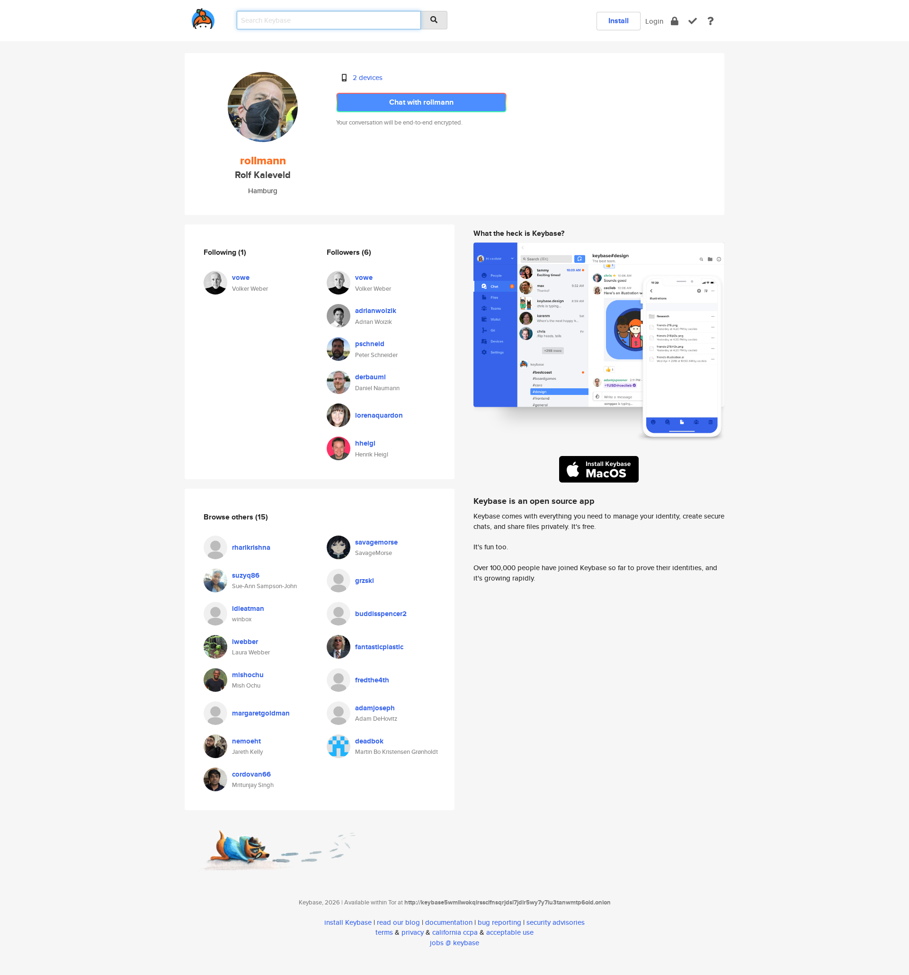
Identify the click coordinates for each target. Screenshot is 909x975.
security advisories (555, 922)
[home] (203, 16)
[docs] (710, 21)
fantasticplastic (379, 647)
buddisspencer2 (381, 613)
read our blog (398, 922)
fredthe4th (372, 680)
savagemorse (376, 542)
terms (384, 932)
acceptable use (510, 932)
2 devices (368, 77)
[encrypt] (674, 21)
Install (618, 20)
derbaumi (370, 377)
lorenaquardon (379, 415)
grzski (364, 580)
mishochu (248, 675)
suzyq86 (245, 575)
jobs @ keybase (454, 943)
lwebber (245, 641)
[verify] (692, 21)
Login (654, 21)
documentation (448, 922)
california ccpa (455, 932)
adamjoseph (375, 708)
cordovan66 (251, 774)
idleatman (248, 608)
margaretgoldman (261, 713)
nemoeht (246, 741)
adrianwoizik (375, 310)
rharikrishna (251, 547)
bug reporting (499, 922)
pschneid (369, 344)
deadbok (369, 741)
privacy (412, 932)
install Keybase (348, 922)
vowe (241, 277)
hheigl (365, 443)
